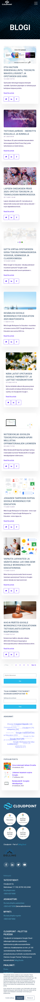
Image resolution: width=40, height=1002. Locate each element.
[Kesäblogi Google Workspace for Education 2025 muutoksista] (20, 300)
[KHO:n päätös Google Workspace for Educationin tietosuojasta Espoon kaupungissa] (20, 610)
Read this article (9, 93)
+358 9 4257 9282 (9, 919)
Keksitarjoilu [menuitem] (7, 876)
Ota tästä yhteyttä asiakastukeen (14, 903)
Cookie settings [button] (9, 998)
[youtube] (24, 864)
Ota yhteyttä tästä (9, 890)
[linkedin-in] (12, 864)
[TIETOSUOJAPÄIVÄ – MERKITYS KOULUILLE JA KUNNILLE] (20, 118)
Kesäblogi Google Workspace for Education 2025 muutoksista (19, 316)
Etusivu (6, 969)
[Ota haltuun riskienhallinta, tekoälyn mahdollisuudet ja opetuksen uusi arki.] (20, 55)
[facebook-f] (6, 864)
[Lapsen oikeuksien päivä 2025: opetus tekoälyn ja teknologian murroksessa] (20, 176)
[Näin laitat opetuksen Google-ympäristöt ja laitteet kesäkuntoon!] (21, 361)
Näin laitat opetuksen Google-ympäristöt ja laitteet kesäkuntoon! (19, 376)
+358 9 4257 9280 (9, 894)
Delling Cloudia (18, 960)
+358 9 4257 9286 (10, 906)
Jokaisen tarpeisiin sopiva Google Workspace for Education (19, 501)
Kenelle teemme (9, 973)
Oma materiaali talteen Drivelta (24, 765)
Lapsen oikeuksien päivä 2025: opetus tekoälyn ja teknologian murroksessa (19, 191)
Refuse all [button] (30, 998)
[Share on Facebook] (16, 99)
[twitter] (18, 864)
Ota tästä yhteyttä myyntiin (12, 916)
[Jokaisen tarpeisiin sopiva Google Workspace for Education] (20, 486)
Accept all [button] (19, 998)
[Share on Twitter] (6, 99)
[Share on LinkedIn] (11, 99)
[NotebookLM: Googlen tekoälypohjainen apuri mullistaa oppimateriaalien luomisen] (20, 422)
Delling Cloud (22, 844)
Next (33, 665)
